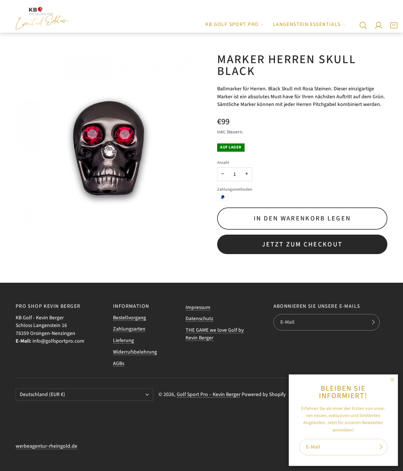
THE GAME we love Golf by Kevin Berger (215, 333)
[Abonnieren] (380, 447)
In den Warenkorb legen (302, 218)
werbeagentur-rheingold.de (46, 446)
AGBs (118, 363)
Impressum (198, 307)
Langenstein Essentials (307, 24)
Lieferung (123, 340)
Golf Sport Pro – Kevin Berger (208, 394)
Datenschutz (199, 318)
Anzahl (223, 163)
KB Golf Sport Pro (231, 24)
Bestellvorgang (129, 317)
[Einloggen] (378, 25)
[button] (363, 25)
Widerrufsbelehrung (135, 352)
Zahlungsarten (129, 329)
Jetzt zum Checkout (302, 244)
